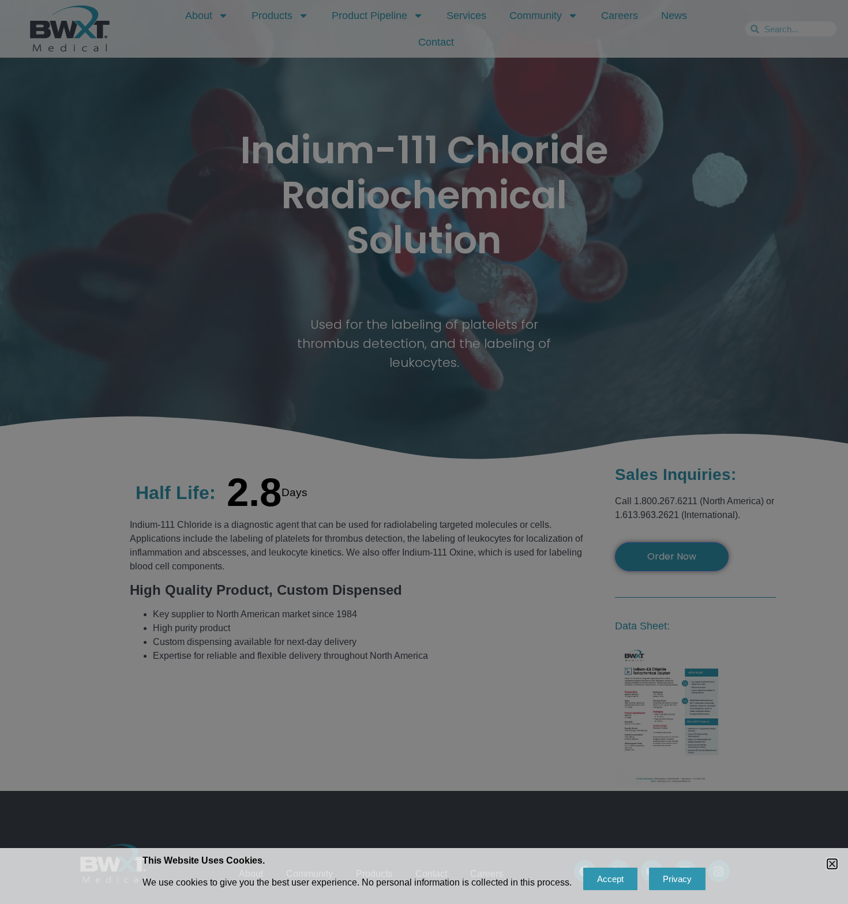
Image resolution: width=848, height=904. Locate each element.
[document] (424, 452)
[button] (832, 864)
